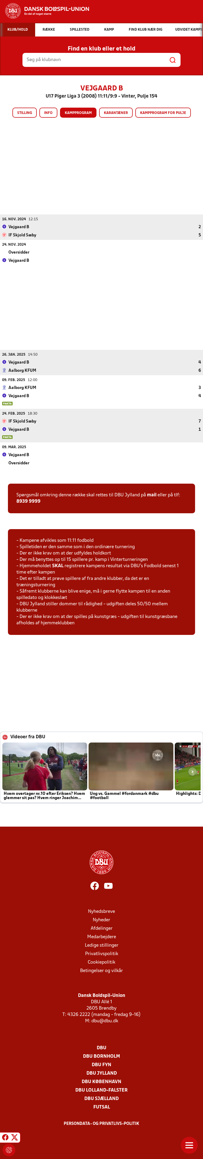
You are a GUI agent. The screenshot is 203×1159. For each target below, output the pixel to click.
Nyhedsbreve (101, 911)
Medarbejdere (101, 937)
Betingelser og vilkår (101, 971)
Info (48, 113)
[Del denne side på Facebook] (5, 1138)
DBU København (101, 1082)
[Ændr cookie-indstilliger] (9, 1150)
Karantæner (116, 113)
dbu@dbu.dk (104, 1021)
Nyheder (101, 920)
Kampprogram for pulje (163, 113)
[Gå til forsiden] (44, 11)
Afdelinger (102, 928)
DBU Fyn (101, 1065)
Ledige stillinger (101, 945)
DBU (101, 1048)
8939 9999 (28, 501)
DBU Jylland (101, 1073)
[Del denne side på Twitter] (14, 1138)
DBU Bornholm (101, 1056)
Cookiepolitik (101, 962)
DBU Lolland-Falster (101, 1090)
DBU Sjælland (101, 1099)
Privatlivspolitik (101, 954)
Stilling (24, 113)
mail (151, 495)
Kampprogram (78, 113)
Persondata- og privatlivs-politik (101, 1124)
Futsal (101, 1107)
